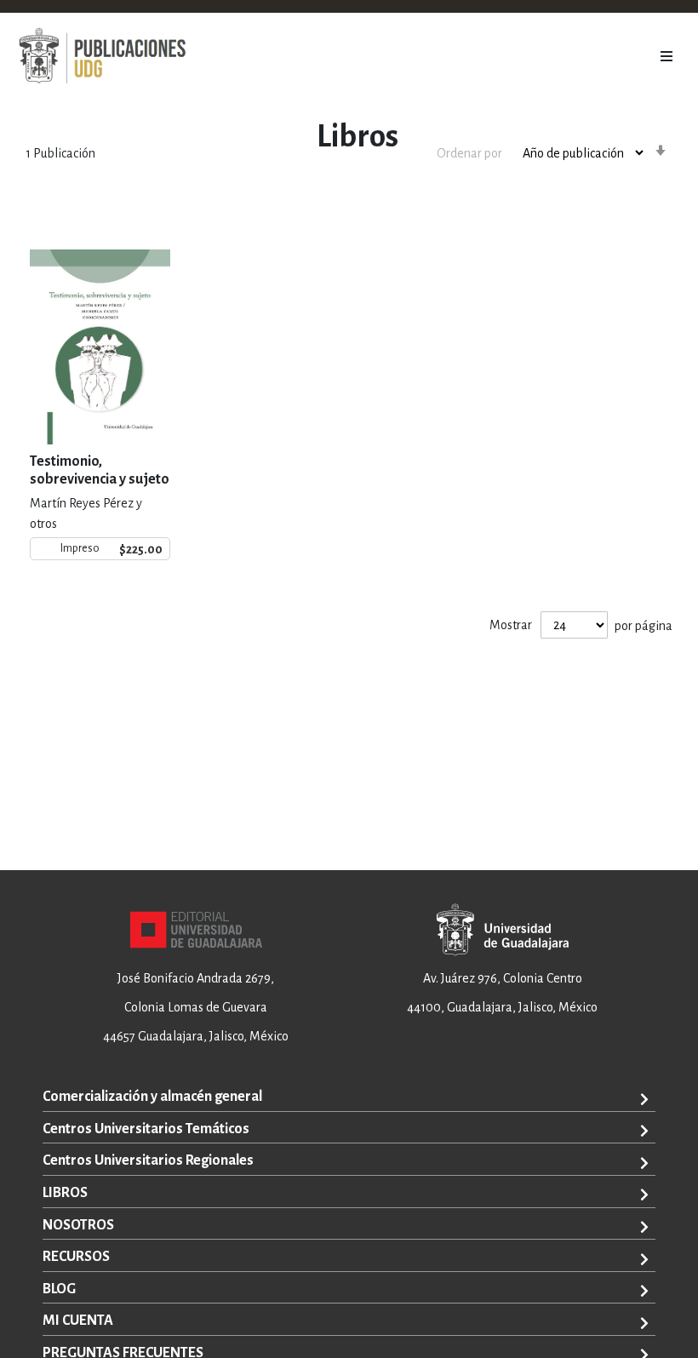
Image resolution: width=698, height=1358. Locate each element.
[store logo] (102, 56)
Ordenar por (469, 153)
